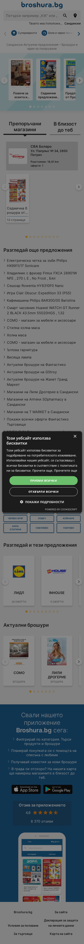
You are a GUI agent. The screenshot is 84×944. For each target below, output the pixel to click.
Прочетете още (65, 470)
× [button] (74, 436)
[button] (42, 501)
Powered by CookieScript (61, 509)
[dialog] (42, 472)
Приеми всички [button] (43, 480)
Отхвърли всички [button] (43, 492)
